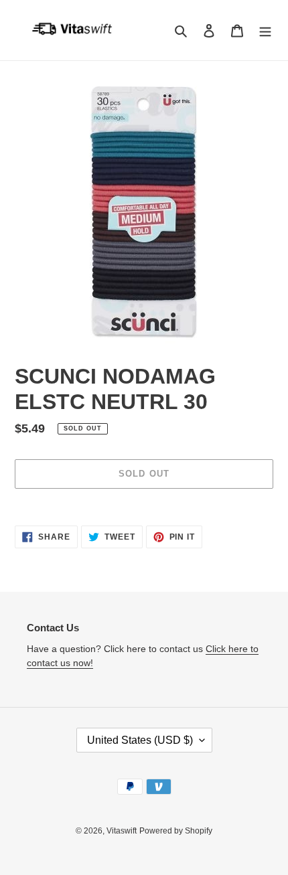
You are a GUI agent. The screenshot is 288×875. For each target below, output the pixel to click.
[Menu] (265, 30)
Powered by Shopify (175, 831)
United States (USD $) (140, 740)
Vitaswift (121, 831)
